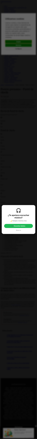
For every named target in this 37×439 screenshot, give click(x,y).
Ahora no (18, 230)
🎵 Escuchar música (18, 226)
